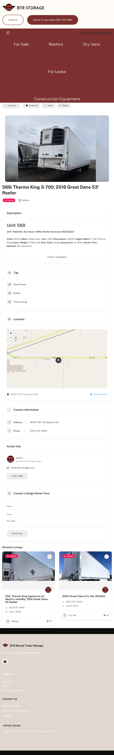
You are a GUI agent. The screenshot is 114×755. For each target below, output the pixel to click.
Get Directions (100, 394)
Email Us (13, 20)
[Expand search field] (8, 33)
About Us (7, 681)
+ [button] (11, 333)
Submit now (17, 533)
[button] (6, 570)
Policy (5, 686)
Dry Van (72, 615)
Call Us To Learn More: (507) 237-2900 (52, 20)
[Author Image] (48, 589)
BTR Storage (30, 7)
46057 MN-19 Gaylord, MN (16, 711)
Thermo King (20, 301)
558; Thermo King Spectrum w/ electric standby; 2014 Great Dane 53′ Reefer (26, 599)
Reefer (17, 293)
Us (10, 715)
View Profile (17, 476)
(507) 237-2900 (38, 430)
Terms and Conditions (13, 690)
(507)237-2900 (16, 607)
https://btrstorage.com (22, 467)
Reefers (25, 200)
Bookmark (33, 105)
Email (6, 715)
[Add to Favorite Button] (49, 556)
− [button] (11, 338)
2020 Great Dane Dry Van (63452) (83, 596)
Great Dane (20, 284)
